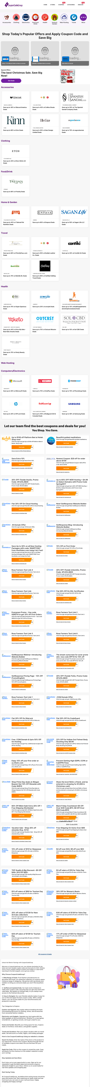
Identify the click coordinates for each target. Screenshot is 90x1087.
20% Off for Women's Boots (68, 891)
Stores (52, 4)
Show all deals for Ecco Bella (18, 799)
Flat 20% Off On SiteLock (22, 718)
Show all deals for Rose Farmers (19, 579)
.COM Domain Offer (64, 697)
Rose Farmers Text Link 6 (67, 633)
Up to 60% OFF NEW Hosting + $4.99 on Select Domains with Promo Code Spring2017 (72, 482)
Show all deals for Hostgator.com (63, 497)
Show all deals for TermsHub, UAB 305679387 (22, 468)
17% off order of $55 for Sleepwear (71, 934)
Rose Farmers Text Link (21, 591)
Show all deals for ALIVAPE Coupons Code (65, 753)
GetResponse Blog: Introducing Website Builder (69, 526)
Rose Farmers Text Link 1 (22, 697)
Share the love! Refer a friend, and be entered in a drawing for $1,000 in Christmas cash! (72, 784)
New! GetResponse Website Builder (71, 504)
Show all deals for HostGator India (19, 513)
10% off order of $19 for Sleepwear (26, 849)
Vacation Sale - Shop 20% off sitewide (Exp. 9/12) (24, 829)
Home (45, 4)
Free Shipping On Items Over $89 (70, 828)
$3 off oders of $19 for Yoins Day (70, 870)
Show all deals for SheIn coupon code (20, 774)
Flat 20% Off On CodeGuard (68, 718)
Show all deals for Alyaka (62, 555)
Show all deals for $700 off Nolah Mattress (21, 451)
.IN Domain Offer (19, 525)
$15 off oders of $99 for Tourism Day (27, 891)
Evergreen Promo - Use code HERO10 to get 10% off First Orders (27, 613)
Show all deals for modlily (62, 860)
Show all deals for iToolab (17, 493)
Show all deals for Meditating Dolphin (64, 447)
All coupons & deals (45, 954)
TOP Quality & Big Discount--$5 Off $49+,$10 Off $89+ (27, 871)
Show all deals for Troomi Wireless (64, 799)
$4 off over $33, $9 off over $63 (70, 849)
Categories (71, 4)
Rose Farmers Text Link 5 (22, 633)
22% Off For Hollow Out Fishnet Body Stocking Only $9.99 (72, 740)
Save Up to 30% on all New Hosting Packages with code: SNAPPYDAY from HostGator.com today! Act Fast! (27, 548)
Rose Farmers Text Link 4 (22, 570)
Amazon (81, 4)
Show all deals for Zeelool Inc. (63, 472)
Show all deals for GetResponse (63, 515)
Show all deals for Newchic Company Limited (66, 901)
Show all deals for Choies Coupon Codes (21, 883)
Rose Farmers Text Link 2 (66, 612)
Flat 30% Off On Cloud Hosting (25, 504)
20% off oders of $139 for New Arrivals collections (25, 914)
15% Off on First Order (65, 546)
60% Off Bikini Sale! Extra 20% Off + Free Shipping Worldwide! (27, 807)
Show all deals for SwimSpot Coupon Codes (21, 841)
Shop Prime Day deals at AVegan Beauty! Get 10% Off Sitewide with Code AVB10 (26, 784)
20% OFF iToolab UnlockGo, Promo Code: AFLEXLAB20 (71, 571)
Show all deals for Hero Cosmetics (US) (20, 625)
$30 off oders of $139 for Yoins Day (71, 913)
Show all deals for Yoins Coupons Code (20, 860)
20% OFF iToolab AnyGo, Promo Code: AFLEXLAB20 (25, 481)
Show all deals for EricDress (62, 839)
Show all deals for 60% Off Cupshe (19, 819)
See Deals (11, 81)
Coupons (61, 4)
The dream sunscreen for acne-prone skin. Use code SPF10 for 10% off (72, 656)
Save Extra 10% (18, 459)
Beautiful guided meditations (68, 437)
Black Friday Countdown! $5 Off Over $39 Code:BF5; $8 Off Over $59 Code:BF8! (70, 808)
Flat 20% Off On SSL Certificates (70, 591)
